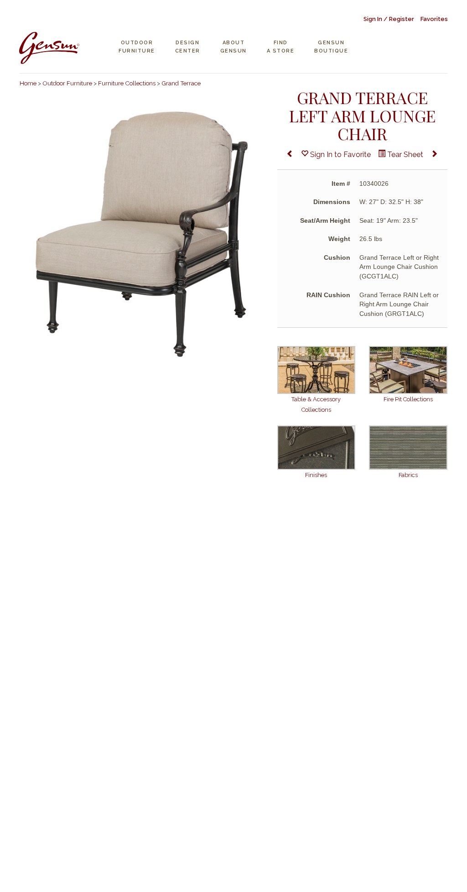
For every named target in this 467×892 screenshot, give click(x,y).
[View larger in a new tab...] (142, 233)
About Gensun (233, 47)
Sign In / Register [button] (388, 19)
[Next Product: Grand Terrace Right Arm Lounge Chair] (434, 155)
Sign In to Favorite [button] (339, 154)
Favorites (434, 19)
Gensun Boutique (331, 47)
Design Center (187, 47)
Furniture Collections (127, 83)
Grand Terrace (181, 83)
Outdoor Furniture (137, 47)
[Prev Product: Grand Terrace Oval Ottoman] (290, 155)
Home (28, 83)
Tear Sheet (404, 154)
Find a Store (281, 47)
